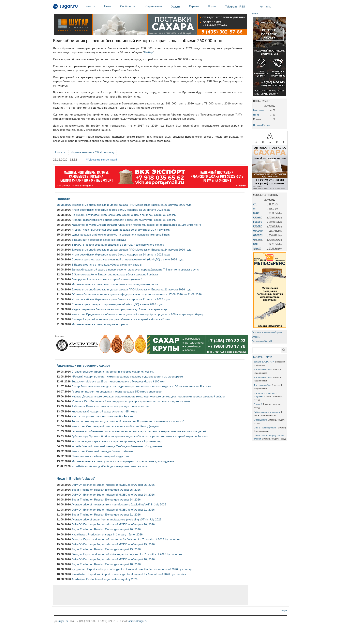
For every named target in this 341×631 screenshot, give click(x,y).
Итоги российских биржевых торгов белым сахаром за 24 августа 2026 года (121, 254)
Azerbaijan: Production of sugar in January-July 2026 (104, 579)
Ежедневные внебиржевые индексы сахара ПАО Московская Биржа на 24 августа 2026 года (131, 249)
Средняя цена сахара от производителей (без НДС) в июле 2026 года (117, 304)
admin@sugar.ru (137, 621)
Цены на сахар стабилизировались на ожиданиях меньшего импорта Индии (121, 234)
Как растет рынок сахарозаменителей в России (102, 416)
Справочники (153, 6)
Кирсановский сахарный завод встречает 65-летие (104, 411)
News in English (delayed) (76, 478)
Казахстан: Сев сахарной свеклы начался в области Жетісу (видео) (115, 426)
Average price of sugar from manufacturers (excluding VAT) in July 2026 (116, 519)
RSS (242, 6)
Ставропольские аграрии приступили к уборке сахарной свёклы (113, 371)
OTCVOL (257, 239)
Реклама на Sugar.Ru (262, 341)
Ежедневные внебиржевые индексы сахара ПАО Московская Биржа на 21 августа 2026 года (131, 289)
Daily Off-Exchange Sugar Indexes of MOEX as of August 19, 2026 (113, 544)
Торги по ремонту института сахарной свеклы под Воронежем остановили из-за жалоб (128, 421)
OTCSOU (258, 231)
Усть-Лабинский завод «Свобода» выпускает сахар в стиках (110, 466)
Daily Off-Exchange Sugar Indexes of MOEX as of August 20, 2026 (113, 524)
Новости (89, 6)
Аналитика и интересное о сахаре (83, 365)
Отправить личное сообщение (267, 332)
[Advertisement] (150, 595)
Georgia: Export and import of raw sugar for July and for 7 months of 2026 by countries (126, 539)
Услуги (175, 6)
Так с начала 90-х (263, 385)
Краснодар (258, 110)
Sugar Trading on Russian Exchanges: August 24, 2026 (106, 499)
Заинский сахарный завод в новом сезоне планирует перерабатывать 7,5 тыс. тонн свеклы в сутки (136, 269)
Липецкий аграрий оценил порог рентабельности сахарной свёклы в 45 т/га (121, 319)
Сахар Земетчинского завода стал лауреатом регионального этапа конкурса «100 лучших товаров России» (141, 386)
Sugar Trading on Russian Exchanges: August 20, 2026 (106, 529)
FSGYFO (257, 217)
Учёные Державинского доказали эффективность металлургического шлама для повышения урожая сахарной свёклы (148, 396)
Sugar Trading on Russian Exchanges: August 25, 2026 (106, 489)
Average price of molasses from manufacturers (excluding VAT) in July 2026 (118, 504)
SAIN (255, 244)
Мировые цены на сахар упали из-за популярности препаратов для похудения (123, 461)
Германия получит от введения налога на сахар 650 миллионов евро (117, 391)
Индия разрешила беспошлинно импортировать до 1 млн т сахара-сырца (119, 309)
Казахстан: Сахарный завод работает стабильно (103, 451)
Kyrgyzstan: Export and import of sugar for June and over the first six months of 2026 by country (132, 569)
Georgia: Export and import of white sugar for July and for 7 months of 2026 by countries (127, 554)
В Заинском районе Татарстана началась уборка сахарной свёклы (115, 274)
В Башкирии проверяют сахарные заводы (99, 239)
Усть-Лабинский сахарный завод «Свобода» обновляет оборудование (117, 446)
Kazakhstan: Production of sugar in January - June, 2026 (107, 534)
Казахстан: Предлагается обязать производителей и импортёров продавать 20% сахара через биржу (137, 314)
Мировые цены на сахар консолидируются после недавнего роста (115, 284)
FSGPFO (257, 226)
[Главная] (65, 7)
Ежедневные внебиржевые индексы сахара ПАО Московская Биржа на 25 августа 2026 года (131, 204)
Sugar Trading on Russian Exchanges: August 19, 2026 (106, 549)
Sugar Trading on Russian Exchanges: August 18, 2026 (106, 564)
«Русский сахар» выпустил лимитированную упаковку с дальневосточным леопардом (127, 376)
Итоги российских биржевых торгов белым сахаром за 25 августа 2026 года (121, 209)
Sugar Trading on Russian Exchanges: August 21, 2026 (106, 514)
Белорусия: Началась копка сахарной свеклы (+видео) (107, 279)
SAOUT (257, 248)
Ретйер (148, 52)
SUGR (256, 213)
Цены (107, 6)
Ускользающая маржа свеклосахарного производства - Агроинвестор (116, 441)
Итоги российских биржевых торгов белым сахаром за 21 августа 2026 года (121, 299)
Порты (212, 6)
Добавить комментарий (103, 159)
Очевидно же (260, 420)
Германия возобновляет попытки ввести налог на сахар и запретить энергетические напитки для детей (139, 431)
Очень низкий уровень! (265, 427)
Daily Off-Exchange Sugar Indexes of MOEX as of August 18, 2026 (113, 559)
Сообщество (128, 6)
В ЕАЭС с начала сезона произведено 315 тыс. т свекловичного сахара (118, 244)
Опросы (256, 337)
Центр (256, 115)
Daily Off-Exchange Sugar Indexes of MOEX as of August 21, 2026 (113, 509)
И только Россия (262, 369)
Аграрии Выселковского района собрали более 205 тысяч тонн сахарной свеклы (124, 219)
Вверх (283, 610)
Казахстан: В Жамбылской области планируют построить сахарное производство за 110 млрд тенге (136, 224)
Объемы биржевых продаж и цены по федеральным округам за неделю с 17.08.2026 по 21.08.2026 (137, 294)
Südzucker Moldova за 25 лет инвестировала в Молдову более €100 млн (118, 381)
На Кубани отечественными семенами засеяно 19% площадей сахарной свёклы (124, 214)
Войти (255, 13)
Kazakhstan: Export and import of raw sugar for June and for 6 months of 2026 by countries (129, 574)
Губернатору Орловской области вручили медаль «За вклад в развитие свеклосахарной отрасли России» (140, 436)
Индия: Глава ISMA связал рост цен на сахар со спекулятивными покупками (121, 229)
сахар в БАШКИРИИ (264, 362)
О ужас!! (258, 404)
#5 (254, 209)
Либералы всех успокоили (267, 412)
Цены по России (261, 125)
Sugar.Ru (62, 621)
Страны (194, 6)
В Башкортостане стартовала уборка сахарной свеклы (107, 264)
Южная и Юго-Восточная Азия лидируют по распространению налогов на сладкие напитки (131, 401)
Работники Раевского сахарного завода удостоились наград (110, 406)
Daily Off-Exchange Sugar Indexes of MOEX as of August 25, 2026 (113, 484)
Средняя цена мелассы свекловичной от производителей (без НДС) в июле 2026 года (128, 259)
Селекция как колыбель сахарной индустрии (100, 456)
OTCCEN (257, 235)
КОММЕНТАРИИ (262, 357)
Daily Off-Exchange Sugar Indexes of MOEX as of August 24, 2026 (113, 494)
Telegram (231, 6)
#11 (255, 204)
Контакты (265, 6)
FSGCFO (257, 222)
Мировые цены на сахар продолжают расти (100, 324)
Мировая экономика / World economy (92, 152)
